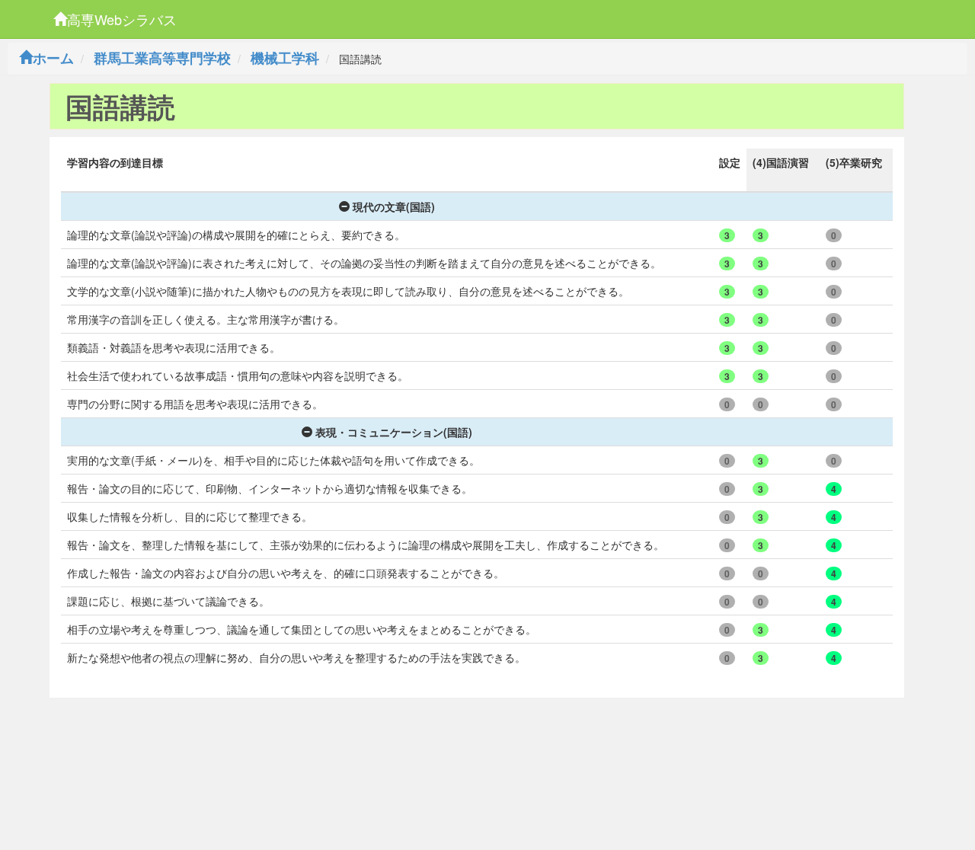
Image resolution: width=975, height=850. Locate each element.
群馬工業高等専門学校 (162, 58)
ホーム (53, 58)
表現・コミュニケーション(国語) (393, 431)
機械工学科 (285, 58)
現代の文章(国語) (394, 206)
